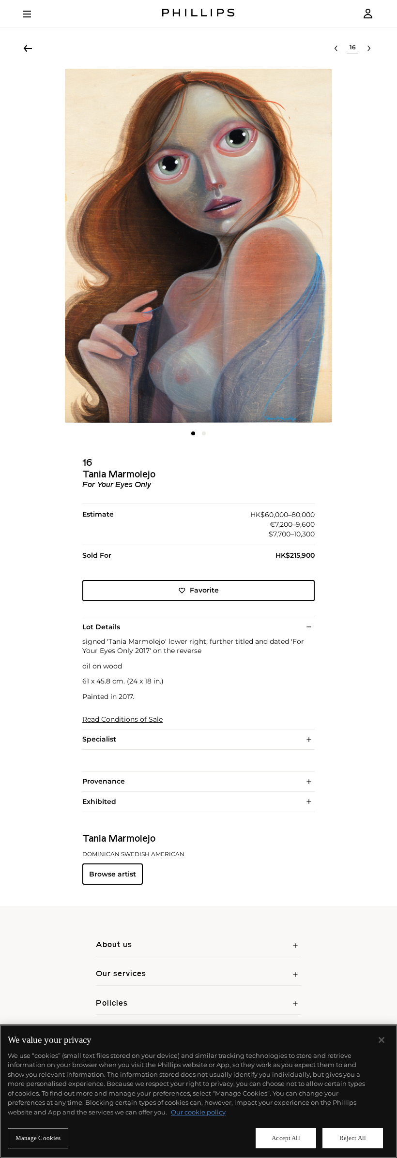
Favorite (204, 590)
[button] (198, 246)
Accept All (286, 1138)
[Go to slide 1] (193, 433)
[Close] (381, 1040)
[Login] (368, 14)
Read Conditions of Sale (122, 719)
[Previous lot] (336, 48)
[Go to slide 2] (203, 433)
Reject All (352, 1138)
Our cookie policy (198, 1112)
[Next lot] (369, 48)
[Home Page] (198, 14)
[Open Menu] (34, 14)
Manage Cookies (38, 1138)
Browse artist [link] (112, 874)
